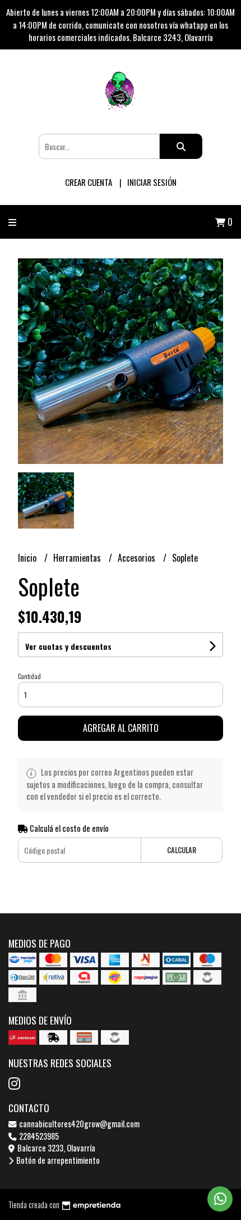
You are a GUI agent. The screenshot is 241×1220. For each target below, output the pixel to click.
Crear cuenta (88, 182)
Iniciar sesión (152, 182)
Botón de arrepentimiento (57, 1160)
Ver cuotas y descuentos (68, 646)
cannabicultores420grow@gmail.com (78, 1124)
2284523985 (38, 1136)
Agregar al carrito (121, 728)
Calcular (181, 850)
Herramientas (78, 558)
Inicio (28, 558)
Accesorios (137, 558)
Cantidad (29, 676)
